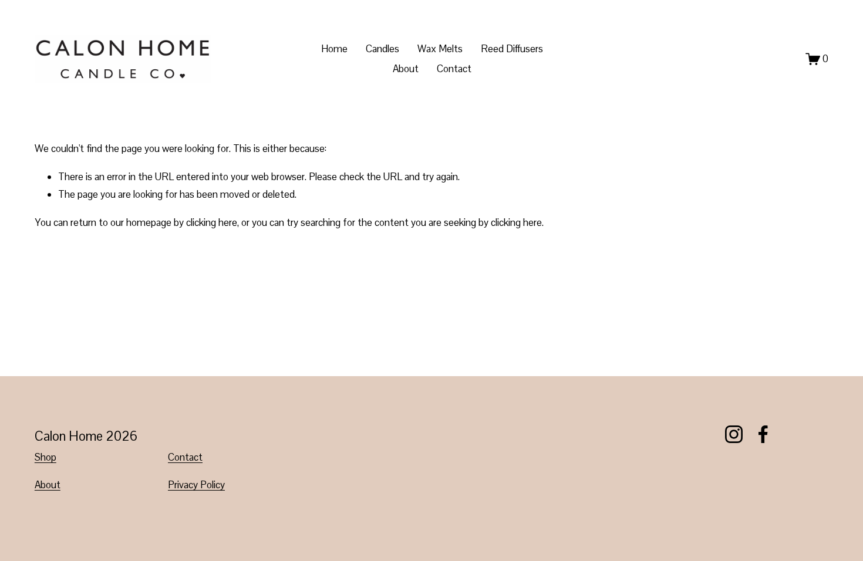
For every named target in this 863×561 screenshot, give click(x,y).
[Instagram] (733, 434)
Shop (45, 457)
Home (334, 48)
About (406, 68)
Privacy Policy (196, 484)
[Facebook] (763, 434)
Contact (454, 68)
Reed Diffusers (512, 48)
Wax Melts (440, 48)
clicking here (211, 222)
